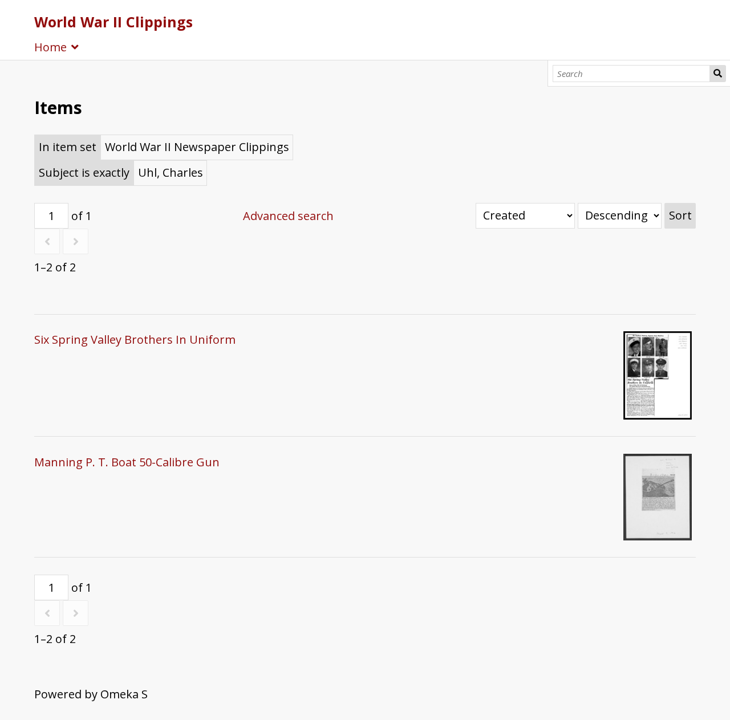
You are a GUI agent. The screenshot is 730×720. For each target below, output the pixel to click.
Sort (680, 215)
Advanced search (288, 215)
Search (717, 73)
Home (50, 47)
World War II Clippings (113, 21)
